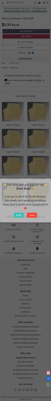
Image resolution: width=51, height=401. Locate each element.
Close (32, 215)
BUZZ (18, 215)
